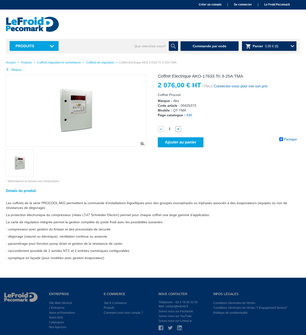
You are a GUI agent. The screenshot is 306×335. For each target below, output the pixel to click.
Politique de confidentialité (230, 312)
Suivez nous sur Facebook (175, 311)
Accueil (11, 62)
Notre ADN (56, 317)
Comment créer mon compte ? (123, 312)
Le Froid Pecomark (277, 4)
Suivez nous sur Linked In (175, 321)
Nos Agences (57, 327)
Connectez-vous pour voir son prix (240, 86)
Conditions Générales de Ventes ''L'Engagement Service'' (250, 307)
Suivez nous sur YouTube (175, 316)
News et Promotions (62, 312)
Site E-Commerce (115, 303)
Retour (16, 70)
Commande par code (209, 46)
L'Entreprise (57, 307)
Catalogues (56, 322)
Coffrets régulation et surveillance (59, 62)
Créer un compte (210, 4)
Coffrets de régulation (100, 62)
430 (189, 115)
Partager (290, 139)
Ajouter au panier (180, 142)
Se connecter (243, 4)
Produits (25, 46)
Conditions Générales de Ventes (234, 303)
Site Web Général (60, 303)
